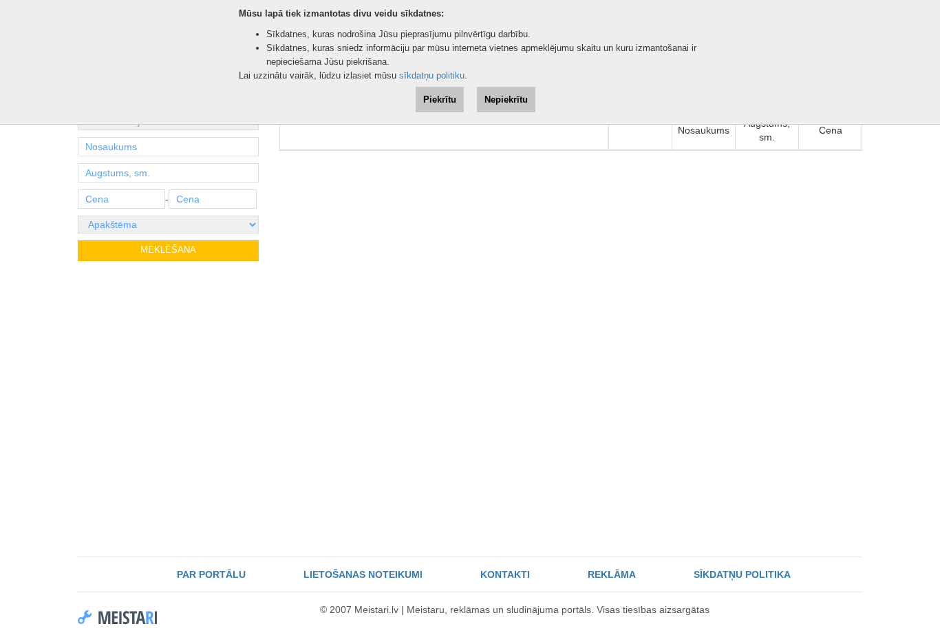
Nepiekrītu (506, 99)
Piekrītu (439, 99)
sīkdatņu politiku (431, 75)
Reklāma (612, 574)
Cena (830, 130)
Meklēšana (168, 250)
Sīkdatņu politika (742, 574)
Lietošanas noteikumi (363, 574)
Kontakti (505, 574)
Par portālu (211, 574)
